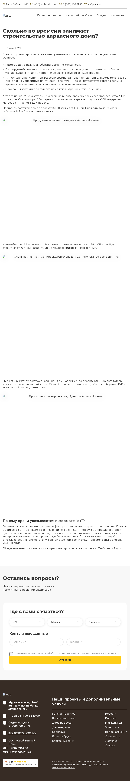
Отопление (112, 736)
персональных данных (67, 653)
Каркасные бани (63, 740)
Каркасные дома (63, 718)
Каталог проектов (49, 15)
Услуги (101, 15)
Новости (110, 713)
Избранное (94, 4)
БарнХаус (58, 731)
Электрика (112, 727)
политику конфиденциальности (105, 653)
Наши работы (74, 15)
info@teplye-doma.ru (45, 4)
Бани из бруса (61, 736)
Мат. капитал (113, 722)
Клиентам (117, 15)
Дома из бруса (62, 722)
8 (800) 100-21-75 (72, 4)
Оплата (110, 745)
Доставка (111, 740)
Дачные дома (61, 727)
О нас (89, 15)
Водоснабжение (116, 731)
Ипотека (110, 718)
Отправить (65, 659)
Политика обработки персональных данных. (74, 764)
